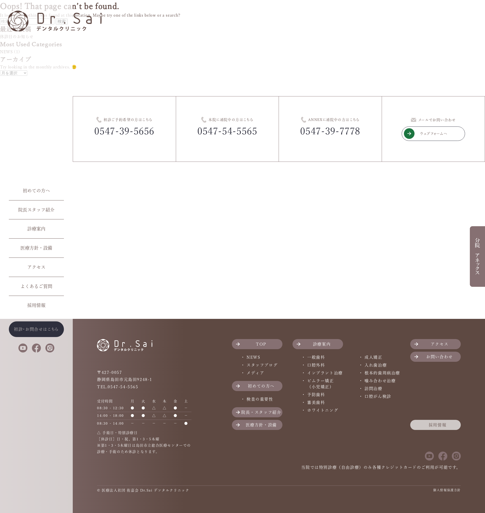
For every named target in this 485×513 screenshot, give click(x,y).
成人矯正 (373, 357)
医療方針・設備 (36, 248)
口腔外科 (316, 365)
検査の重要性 (260, 399)
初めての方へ (36, 190)
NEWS (253, 357)
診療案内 (36, 228)
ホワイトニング (322, 410)
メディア (255, 373)
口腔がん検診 (378, 396)
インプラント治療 (325, 373)
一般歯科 (316, 357)
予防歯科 (316, 395)
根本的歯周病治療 (382, 373)
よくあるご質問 (36, 286)
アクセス (36, 267)
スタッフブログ (262, 365)
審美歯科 (316, 402)
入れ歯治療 (376, 365)
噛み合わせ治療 (380, 381)
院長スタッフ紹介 (36, 210)
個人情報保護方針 (447, 490)
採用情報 (36, 305)
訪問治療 (373, 389)
